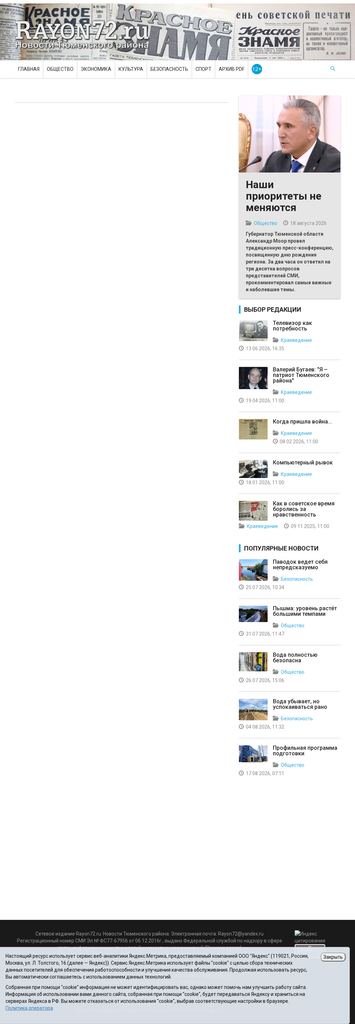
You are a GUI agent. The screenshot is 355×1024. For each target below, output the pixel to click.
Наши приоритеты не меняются (283, 195)
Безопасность (169, 69)
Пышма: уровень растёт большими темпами (305, 611)
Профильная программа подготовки (305, 751)
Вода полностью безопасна (295, 658)
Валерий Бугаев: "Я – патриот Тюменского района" (301, 375)
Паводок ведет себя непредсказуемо (300, 565)
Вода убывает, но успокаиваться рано (300, 704)
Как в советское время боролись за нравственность (304, 509)
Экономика (96, 69)
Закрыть (333, 957)
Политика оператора (29, 1008)
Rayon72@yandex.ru (240, 934)
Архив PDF (231, 69)
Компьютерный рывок (303, 462)
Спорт (203, 69)
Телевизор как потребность (292, 326)
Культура (131, 69)
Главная (29, 69)
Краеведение (296, 340)
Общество (60, 69)
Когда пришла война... (302, 421)
